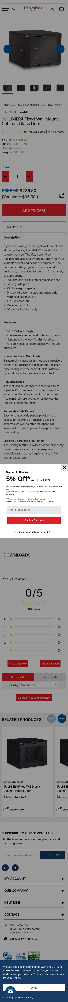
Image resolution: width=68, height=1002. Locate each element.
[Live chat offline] (10, 991)
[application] (34, 981)
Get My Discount (34, 520)
